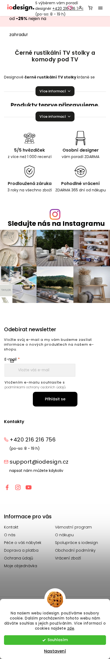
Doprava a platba (21, 550)
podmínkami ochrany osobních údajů (35, 387)
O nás (9, 535)
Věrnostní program (73, 527)
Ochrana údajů (18, 558)
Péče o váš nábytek (22, 542)
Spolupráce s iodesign (76, 542)
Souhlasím (58, 639)
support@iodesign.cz (39, 461)
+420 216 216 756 (33, 439)
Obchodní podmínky (75, 550)
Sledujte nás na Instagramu (56, 223)
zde (70, 628)
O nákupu (64, 535)
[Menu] (100, 8)
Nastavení (55, 651)
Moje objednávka (20, 566)
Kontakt (11, 527)
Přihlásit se (55, 399)
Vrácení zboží (68, 558)
